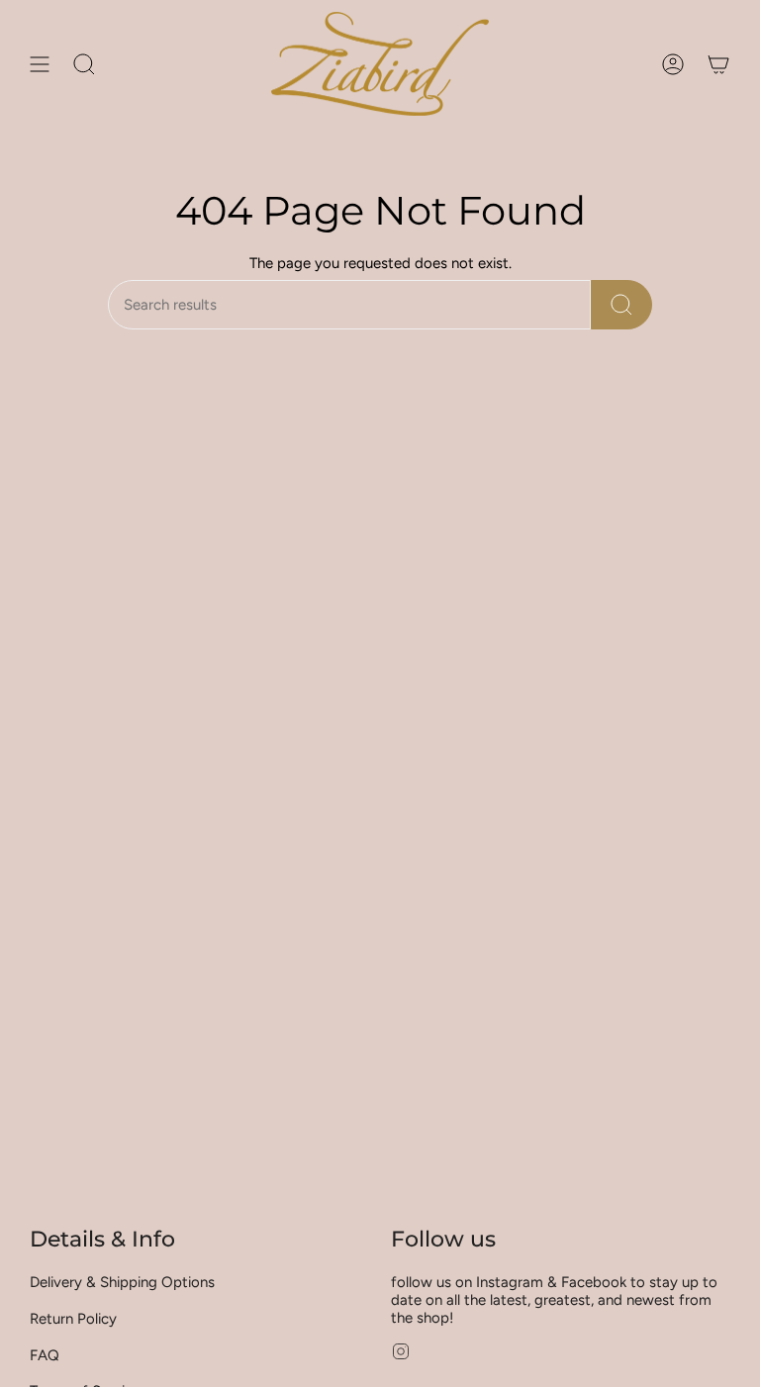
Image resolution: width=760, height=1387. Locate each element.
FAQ (44, 1355)
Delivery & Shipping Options (122, 1282)
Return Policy (73, 1319)
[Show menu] (39, 64)
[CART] (718, 64)
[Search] (621, 304)
